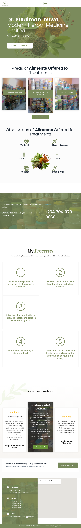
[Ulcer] (57, 154)
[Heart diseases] (54, 141)
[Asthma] (26, 168)
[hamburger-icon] (45, 3)
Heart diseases (60, 145)
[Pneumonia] (54, 168)
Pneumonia (58, 171)
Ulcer (57, 158)
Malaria (22, 158)
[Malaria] (24, 154)
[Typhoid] (26, 141)
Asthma (25, 171)
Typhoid (24, 145)
